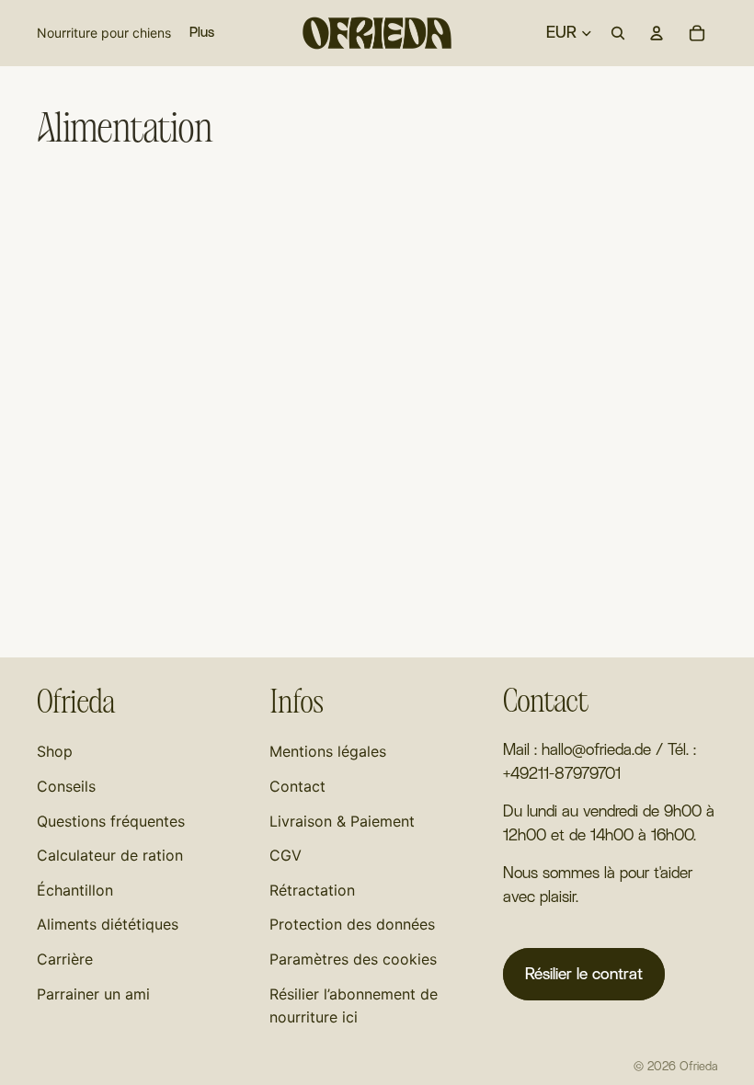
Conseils (66, 786)
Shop (55, 751)
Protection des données (352, 924)
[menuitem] (201, 33)
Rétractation (312, 890)
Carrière (65, 959)
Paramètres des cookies (353, 959)
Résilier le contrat (584, 974)
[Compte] (656, 33)
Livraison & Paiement (342, 821)
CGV (285, 855)
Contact (297, 786)
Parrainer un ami (93, 994)
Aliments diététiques (107, 924)
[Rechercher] (618, 33)
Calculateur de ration (110, 855)
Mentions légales (327, 751)
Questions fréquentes (111, 821)
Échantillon (75, 890)
